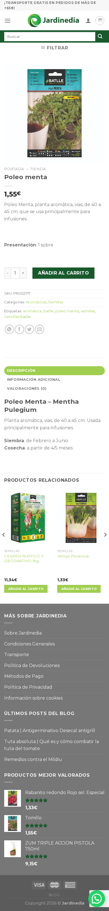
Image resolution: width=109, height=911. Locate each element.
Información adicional (33, 379)
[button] (96, 898)
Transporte (16, 654)
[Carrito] (99, 20)
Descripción (21, 370)
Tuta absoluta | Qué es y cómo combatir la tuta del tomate (51, 745)
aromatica (32, 311)
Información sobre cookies (33, 698)
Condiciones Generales (29, 644)
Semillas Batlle (17, 317)
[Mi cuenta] (88, 20)
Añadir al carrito (63, 273)
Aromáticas (36, 302)
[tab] (54, 370)
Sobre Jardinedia (23, 633)
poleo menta (67, 311)
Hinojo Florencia (73, 556)
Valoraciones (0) (27, 388)
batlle (48, 311)
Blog (54, 895)
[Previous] (4, 546)
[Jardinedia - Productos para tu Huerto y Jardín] (53, 20)
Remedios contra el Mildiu (33, 759)
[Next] (105, 546)
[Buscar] (100, 36)
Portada (14, 169)
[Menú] (7, 20)
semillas (88, 311)
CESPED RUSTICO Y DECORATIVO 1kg (24, 558)
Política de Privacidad (28, 687)
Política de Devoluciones (32, 665)
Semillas (55, 302)
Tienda (38, 169)
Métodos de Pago (24, 676)
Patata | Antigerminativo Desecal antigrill (49, 730)
